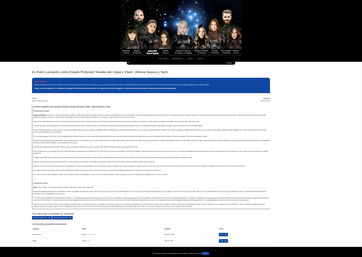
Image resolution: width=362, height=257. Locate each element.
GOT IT (205, 253)
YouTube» (89, 234)
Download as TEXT (62, 218)
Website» (95, 234)
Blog (190, 59)
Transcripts (177, 59)
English (229, 63)
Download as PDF (42, 218)
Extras (201, 59)
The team (162, 59)
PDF (223, 234)
